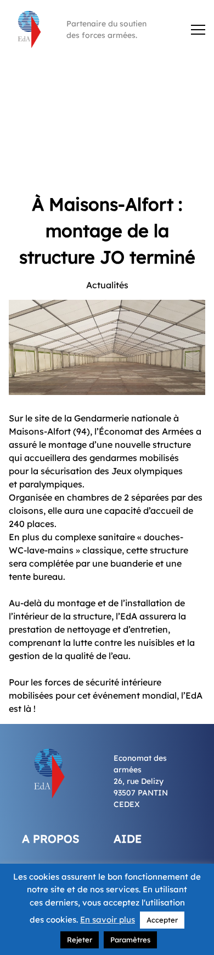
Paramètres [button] (130, 939)
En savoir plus (107, 919)
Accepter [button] (162, 919)
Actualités (107, 284)
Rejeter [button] (79, 939)
